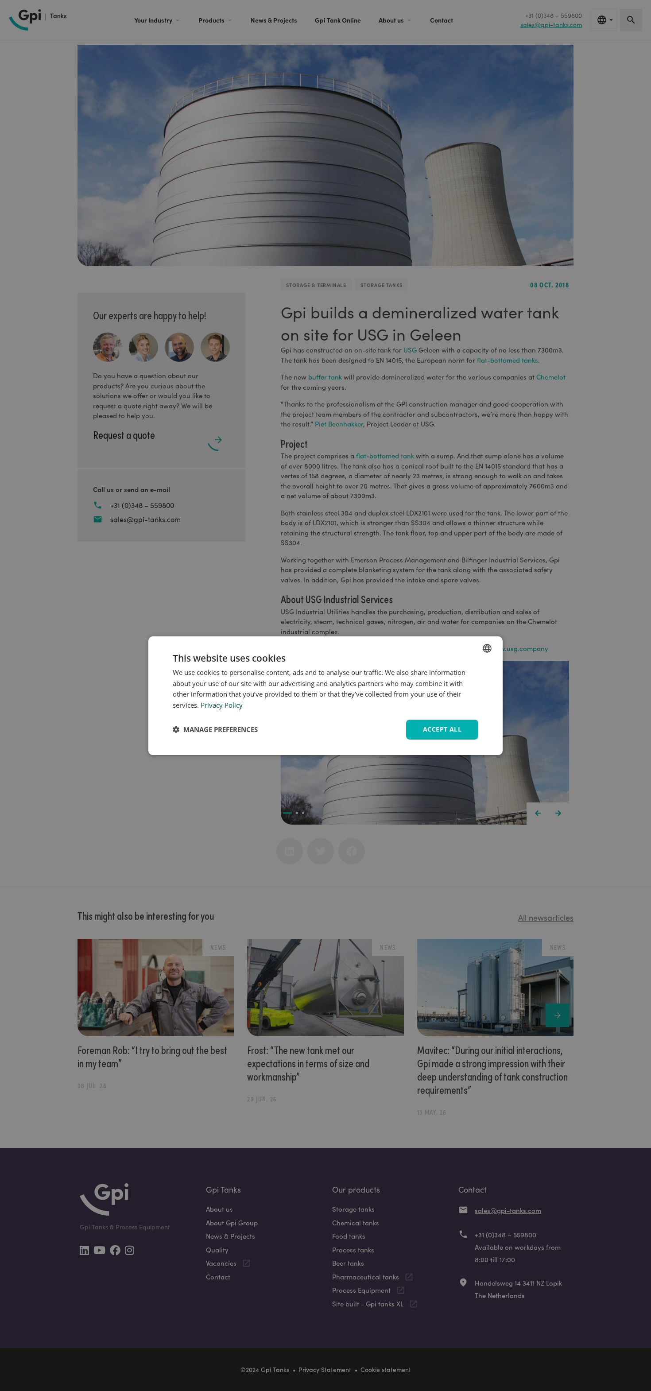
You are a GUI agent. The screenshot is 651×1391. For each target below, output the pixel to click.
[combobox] (487, 647)
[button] (215, 729)
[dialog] (325, 695)
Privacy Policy (222, 705)
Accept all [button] (442, 729)
